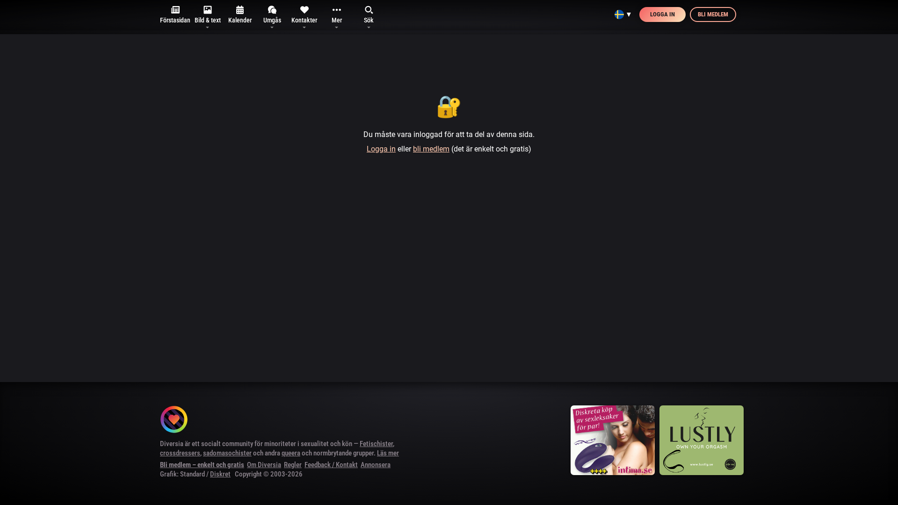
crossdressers (180, 453)
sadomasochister (227, 453)
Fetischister (376, 444)
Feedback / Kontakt (331, 465)
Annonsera (376, 465)
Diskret (220, 474)
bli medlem (431, 149)
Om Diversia (264, 465)
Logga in (662, 14)
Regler (293, 465)
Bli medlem (713, 14)
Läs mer (388, 453)
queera (291, 453)
